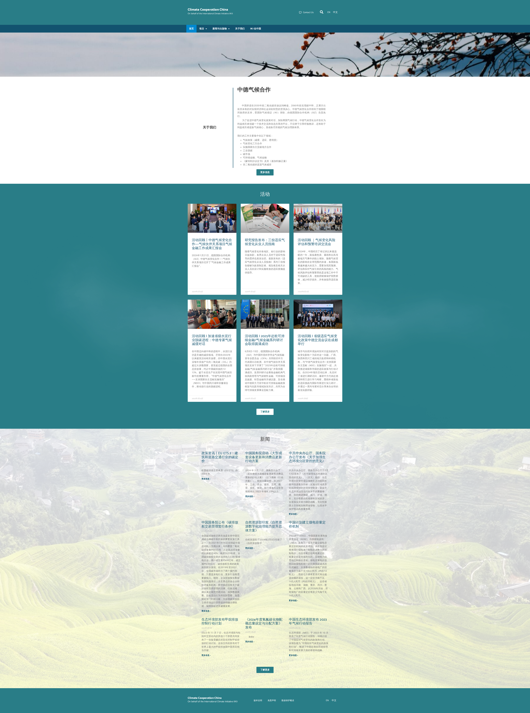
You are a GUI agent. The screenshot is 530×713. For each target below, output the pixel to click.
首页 (191, 29)
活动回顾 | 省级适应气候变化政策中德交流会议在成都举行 (318, 340)
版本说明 (258, 700)
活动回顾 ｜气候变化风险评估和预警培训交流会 (316, 242)
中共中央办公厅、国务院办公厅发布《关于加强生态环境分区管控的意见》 (307, 457)
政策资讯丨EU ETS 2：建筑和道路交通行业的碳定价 (220, 457)
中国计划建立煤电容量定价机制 (307, 524)
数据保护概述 (288, 700)
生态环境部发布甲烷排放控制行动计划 (220, 621)
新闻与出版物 (220, 29)
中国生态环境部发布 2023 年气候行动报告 (308, 621)
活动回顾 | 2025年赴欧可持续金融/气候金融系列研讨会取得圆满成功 (265, 340)
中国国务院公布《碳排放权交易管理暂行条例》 (220, 524)
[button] (321, 12)
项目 (201, 29)
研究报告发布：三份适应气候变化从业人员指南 (265, 242)
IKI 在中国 (255, 29)
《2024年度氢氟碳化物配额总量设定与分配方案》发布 (264, 623)
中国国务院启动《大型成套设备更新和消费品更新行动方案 (263, 457)
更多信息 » (206, 479)
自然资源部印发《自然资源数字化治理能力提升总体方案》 (263, 526)
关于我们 (240, 29)
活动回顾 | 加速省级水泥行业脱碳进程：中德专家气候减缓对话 (212, 340)
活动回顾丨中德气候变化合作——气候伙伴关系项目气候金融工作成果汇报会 (212, 244)
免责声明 (272, 700)
